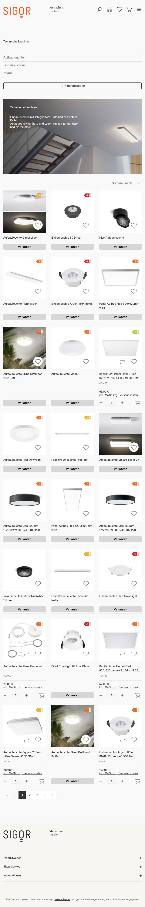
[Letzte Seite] (52, 795)
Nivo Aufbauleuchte (111, 237)
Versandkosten (62, 899)
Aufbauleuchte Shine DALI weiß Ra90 (70, 754)
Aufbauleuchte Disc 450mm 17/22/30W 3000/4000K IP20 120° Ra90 (117, 528)
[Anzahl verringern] (100, 402)
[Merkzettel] (119, 9)
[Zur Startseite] (26, 836)
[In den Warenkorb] (137, 403)
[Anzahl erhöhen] (122, 402)
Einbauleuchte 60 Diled (66, 237)
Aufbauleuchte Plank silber (20, 303)
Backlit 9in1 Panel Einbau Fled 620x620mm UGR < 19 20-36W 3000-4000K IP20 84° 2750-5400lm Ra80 (119, 376)
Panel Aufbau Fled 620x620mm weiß (119, 305)
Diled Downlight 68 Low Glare (70, 666)
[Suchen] (99, 9)
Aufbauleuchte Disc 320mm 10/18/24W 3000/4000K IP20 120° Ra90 (21, 528)
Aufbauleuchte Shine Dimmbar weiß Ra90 (22, 376)
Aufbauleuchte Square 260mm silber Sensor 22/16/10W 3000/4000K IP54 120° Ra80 (22, 754)
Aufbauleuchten (14, 57)
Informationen (12, 875)
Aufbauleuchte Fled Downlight (22, 459)
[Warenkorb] (129, 9)
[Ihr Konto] (109, 9)
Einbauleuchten (14, 65)
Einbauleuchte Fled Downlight (118, 596)
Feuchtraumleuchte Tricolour (69, 459)
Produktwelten (12, 857)
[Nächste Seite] (45, 795)
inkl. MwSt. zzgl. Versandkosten (118, 395)
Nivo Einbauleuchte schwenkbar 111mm (23, 598)
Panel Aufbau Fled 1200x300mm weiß (71, 528)
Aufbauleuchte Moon (64, 373)
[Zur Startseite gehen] (26, 12)
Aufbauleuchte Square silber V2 (119, 459)
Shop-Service (11, 866)
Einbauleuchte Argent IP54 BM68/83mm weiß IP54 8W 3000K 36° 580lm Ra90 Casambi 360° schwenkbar (120, 754)
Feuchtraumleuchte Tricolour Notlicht (69, 598)
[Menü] (139, 9)
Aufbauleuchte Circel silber (20, 237)
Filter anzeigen (75, 86)
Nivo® (7, 73)
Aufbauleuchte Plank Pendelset (22, 666)
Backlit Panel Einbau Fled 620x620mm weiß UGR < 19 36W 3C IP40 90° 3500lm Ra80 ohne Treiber (120, 669)
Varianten (24, 247)
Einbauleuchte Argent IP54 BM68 (72, 303)
